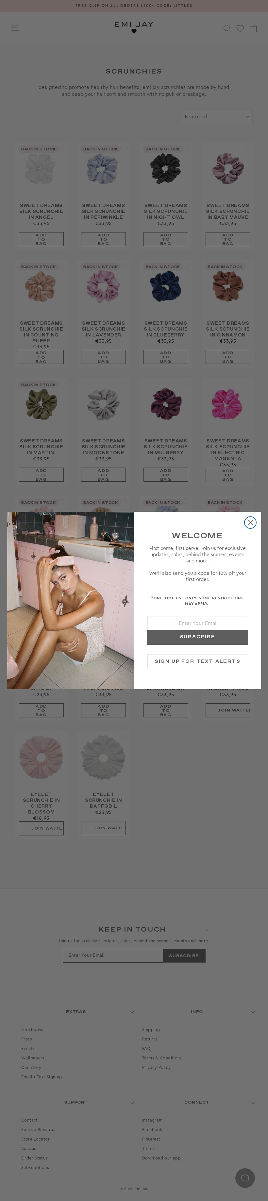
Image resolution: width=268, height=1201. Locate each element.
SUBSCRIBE (197, 637)
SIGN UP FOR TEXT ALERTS (198, 661)
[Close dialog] (250, 522)
